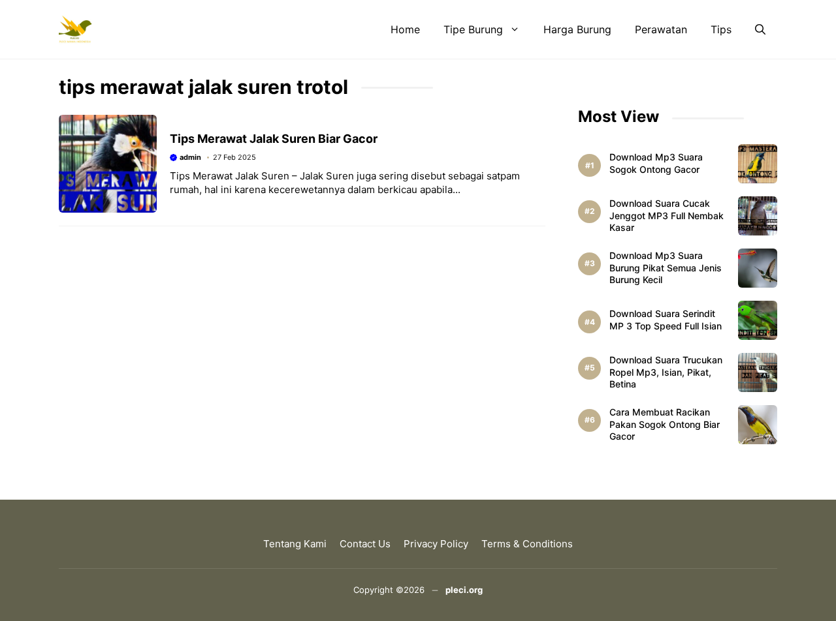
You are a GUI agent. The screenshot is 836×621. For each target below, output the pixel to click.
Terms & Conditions (527, 544)
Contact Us (365, 544)
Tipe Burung (473, 29)
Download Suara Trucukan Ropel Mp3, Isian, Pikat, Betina (665, 372)
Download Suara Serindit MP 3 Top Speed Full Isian (665, 319)
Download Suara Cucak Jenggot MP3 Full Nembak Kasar (666, 216)
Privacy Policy (436, 544)
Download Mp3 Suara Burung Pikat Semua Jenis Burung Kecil (665, 268)
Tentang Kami (295, 544)
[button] (760, 29)
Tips (721, 29)
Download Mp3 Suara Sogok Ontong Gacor (656, 163)
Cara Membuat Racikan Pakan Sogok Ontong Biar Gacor (664, 424)
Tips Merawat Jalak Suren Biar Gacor (274, 138)
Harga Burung (577, 29)
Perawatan (661, 29)
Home (405, 29)
